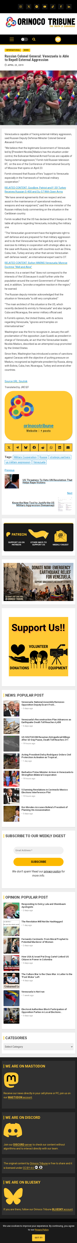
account (20, 1097)
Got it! (38, 1238)
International (13, 50)
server (22, 1144)
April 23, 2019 (16, 65)
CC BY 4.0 (28, 1167)
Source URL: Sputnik (16, 381)
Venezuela (39, 462)
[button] (12, 41)
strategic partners (60, 457)
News (26, 50)
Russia (43, 457)
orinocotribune (39, 425)
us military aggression (18, 462)
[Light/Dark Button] (24, 39)
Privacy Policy (41, 1229)
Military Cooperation (25, 457)
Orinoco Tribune (39, 1163)
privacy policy (52, 871)
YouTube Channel (54, 39)
